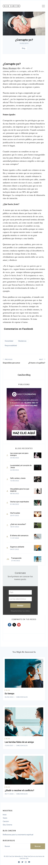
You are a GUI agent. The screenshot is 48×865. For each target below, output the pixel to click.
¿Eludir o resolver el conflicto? (19, 790)
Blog (23, 48)
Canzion (6, 821)
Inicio (5, 815)
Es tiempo (9, 693)
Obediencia (22, 341)
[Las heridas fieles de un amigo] (24, 721)
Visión (5, 818)
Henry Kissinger (10, 68)
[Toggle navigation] (43, 6)
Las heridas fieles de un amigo (19, 742)
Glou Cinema (7, 825)
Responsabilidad (11, 345)
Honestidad (9, 341)
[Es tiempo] (24, 673)
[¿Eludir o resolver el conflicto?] (24, 770)
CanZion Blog (24, 375)
